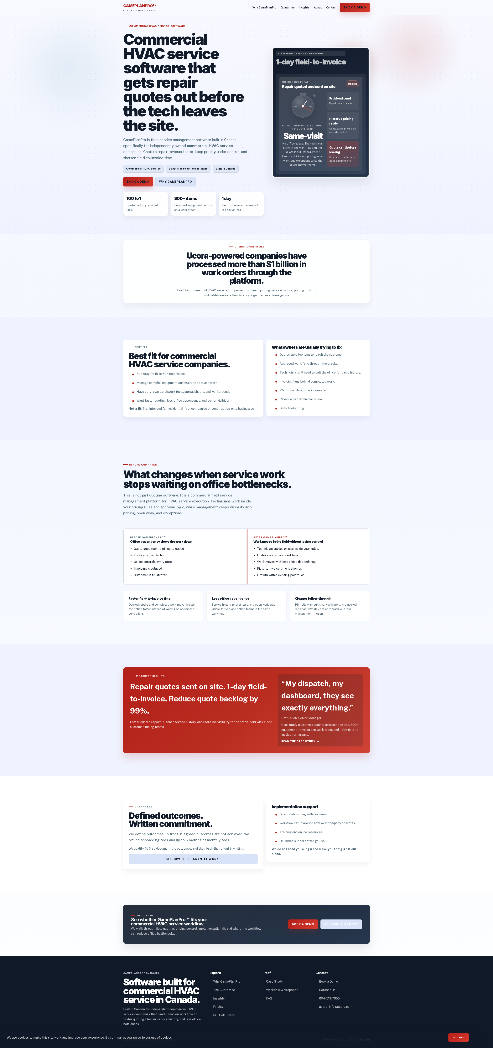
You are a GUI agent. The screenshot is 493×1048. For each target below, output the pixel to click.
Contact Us (327, 990)
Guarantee (287, 7)
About (318, 7)
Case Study (274, 981)
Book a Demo (355, 7)
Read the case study (298, 741)
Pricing (218, 1007)
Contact (331, 7)
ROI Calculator (224, 1015)
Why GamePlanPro (264, 7)
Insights (304, 7)
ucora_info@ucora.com (335, 1007)
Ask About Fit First (341, 924)
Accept (458, 1037)
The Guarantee (224, 990)
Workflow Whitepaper (282, 990)
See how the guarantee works (193, 859)
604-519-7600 (329, 998)
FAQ (269, 998)
